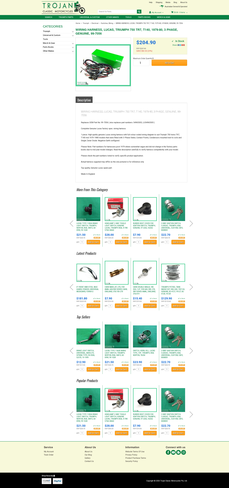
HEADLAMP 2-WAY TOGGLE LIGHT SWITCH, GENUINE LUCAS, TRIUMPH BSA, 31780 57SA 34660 (116, 226)
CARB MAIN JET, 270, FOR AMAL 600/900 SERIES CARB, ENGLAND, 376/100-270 (116, 289)
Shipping (159, 2)
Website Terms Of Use (134, 451)
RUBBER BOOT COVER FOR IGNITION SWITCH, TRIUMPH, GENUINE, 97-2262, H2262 (144, 225)
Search (48, 17)
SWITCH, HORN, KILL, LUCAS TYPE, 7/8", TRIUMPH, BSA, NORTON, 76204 (144, 352)
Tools (128, 17)
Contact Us (89, 461)
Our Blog (88, 455)
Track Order (48, 455)
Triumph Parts (66, 17)
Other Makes (112, 17)
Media (168, 2)
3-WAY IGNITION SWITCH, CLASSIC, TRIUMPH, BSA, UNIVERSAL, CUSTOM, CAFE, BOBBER (172, 226)
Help (150, 2)
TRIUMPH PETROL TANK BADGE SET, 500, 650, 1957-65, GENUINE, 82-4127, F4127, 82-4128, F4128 (173, 290)
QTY (77, 242)
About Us (183, 2)
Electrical (95, 23)
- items (179, 12)
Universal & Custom (90, 17)
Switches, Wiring (107, 23)
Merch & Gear (163, 17)
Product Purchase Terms (135, 458)
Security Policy (131, 461)
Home (78, 23)
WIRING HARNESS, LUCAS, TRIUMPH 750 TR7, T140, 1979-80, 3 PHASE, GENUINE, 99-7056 (149, 23)
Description (84, 100)
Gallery (87, 458)
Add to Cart (169, 62)
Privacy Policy (131, 455)
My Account (49, 451)
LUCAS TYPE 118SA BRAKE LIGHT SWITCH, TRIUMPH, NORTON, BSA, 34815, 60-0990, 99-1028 (87, 226)
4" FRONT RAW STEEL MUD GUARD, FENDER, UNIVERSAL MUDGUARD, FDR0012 (87, 289)
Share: (175, 45)
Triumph (86, 23)
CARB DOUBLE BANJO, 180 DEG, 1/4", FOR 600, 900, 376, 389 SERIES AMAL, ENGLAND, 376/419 (144, 290)
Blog (175, 2)
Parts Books (144, 17)
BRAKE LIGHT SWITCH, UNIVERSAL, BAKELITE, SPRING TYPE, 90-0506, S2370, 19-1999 (85, 354)
